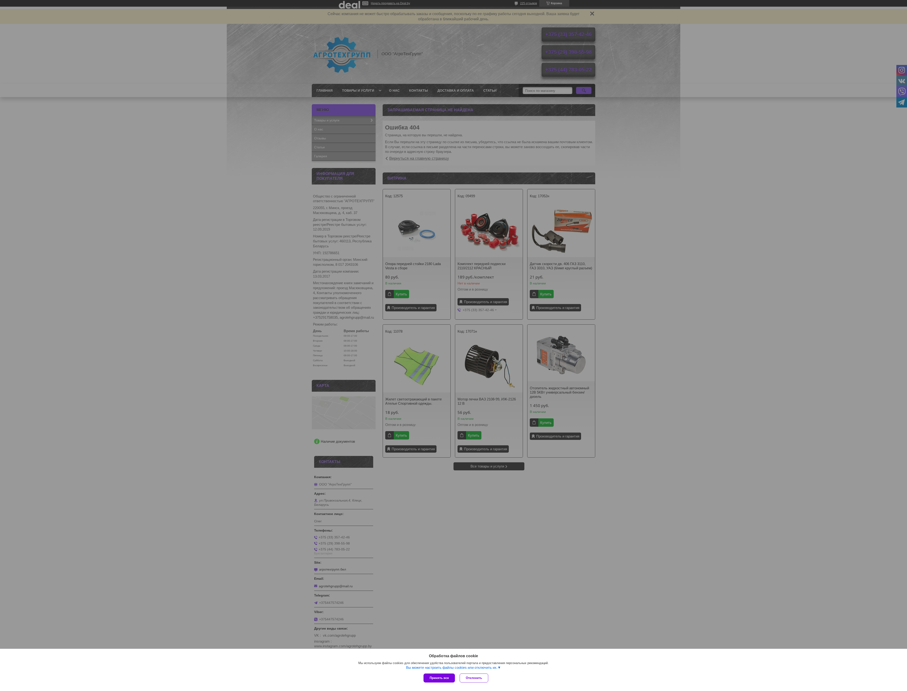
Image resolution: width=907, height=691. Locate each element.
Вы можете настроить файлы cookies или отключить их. (451, 667)
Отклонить (474, 678)
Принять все (439, 678)
